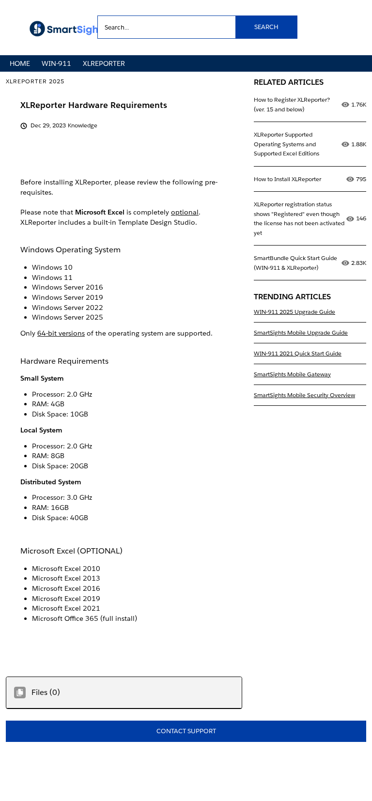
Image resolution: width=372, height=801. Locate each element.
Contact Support (186, 731)
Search (266, 27)
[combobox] (197, 27)
